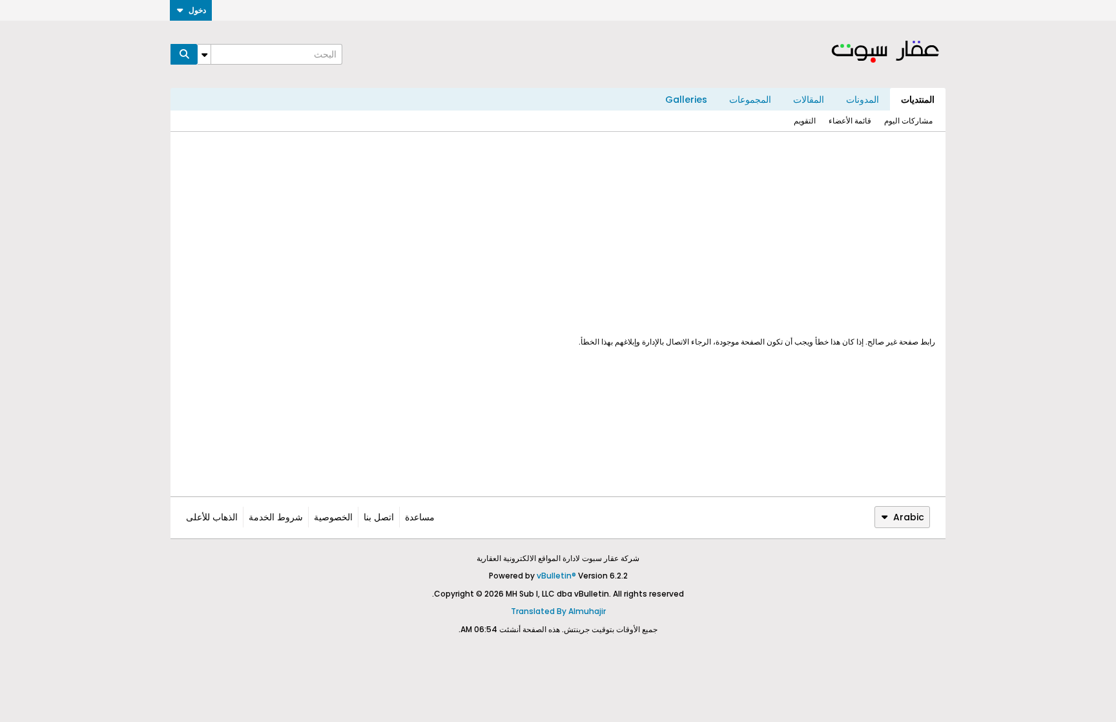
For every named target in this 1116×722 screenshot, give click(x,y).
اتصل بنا (379, 517)
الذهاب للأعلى (212, 517)
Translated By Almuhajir (558, 611)
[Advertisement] (558, 233)
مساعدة (420, 517)
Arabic (908, 517)
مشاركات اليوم (908, 120)
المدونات (862, 99)
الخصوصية (333, 517)
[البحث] (184, 54)
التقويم (805, 120)
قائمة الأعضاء (850, 120)
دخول (197, 10)
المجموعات (750, 99)
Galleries (686, 99)
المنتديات (918, 99)
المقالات (808, 99)
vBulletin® (556, 575)
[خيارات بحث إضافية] (204, 54)
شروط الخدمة (276, 517)
